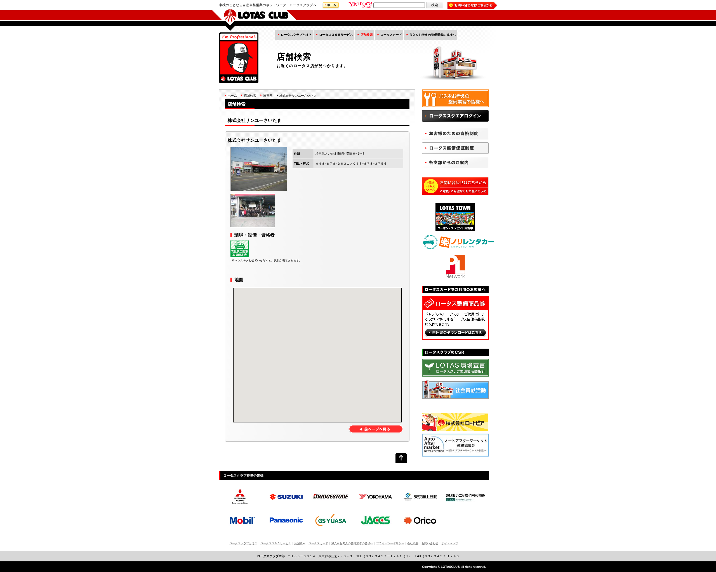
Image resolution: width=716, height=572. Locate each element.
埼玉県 (267, 95)
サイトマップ (449, 543)
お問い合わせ (429, 543)
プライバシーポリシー (390, 543)
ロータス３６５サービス (336, 34)
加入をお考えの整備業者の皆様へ (432, 34)
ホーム (232, 95)
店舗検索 (367, 34)
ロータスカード (391, 34)
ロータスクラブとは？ (296, 34)
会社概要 (412, 543)
